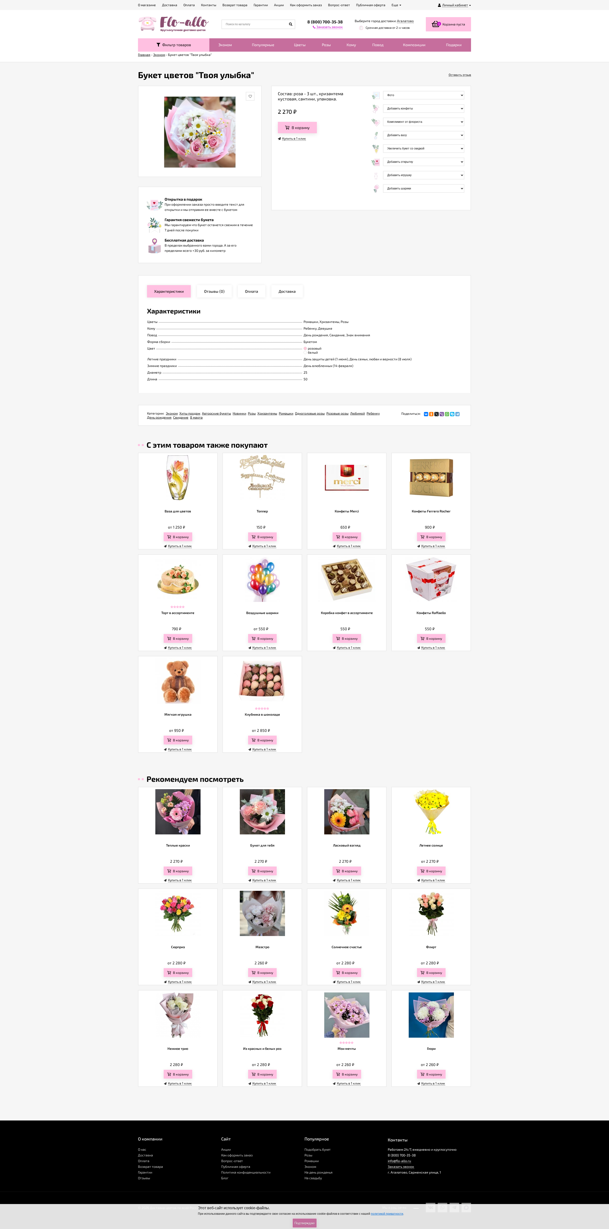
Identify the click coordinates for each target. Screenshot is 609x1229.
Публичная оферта (235, 1167)
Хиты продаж (189, 413)
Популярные (263, 44)
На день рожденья (318, 1172)
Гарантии (145, 1172)
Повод (377, 44)
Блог (224, 1178)
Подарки (454, 44)
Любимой (357, 413)
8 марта (196, 417)
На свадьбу (313, 1178)
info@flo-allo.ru (399, 1161)
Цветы (300, 44)
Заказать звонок (401, 1167)
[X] (436, 414)
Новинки (239, 413)
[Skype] (452, 414)
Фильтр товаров (175, 44)
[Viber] (442, 414)
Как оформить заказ (237, 1155)
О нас (142, 1149)
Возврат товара (150, 1167)
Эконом (225, 44)
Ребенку (373, 413)
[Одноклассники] (431, 414)
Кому (351, 44)
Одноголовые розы (310, 413)
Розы (326, 44)
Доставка (145, 1155)
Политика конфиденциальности (245, 1172)
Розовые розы (337, 413)
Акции (226, 1149)
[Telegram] (457, 414)
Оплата (143, 1161)
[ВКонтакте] (426, 414)
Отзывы (144, 1178)
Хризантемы (267, 413)
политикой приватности (387, 1213)
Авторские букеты (216, 413)
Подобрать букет (317, 1149)
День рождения (159, 417)
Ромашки (286, 413)
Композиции (414, 44)
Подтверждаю (305, 1223)
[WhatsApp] (447, 414)
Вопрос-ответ (232, 1161)
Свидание (180, 417)
